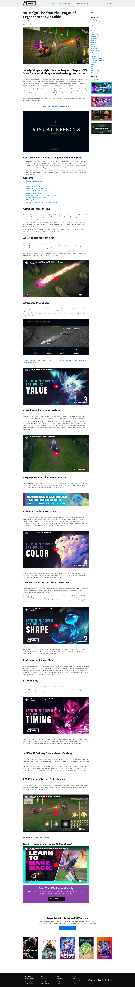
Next (114, 948)
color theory (95, 34)
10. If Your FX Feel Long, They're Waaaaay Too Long (41, 202)
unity (93, 66)
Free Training (63, 3)
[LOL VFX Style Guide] (56, 131)
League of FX (60, 980)
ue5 (92, 64)
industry (25, 20)
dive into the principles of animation (40, 93)
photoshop (94, 48)
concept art (95, 36)
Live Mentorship (29, 978)
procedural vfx (95, 50)
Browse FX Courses (56, 899)
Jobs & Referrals (45, 983)
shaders (93, 54)
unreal (93, 68)
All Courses (28, 976)
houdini (93, 42)
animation (94, 28)
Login (74, 983)
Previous (21, 948)
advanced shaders (96, 24)
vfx (29, 20)
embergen (94, 38)
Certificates (60, 983)
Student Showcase (46, 982)
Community (60, 978)
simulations (94, 56)
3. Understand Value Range (34, 186)
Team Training (29, 983)
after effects (95, 26)
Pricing (89, 3)
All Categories (95, 20)
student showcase (96, 58)
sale (92, 52)
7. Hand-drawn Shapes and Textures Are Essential (41, 195)
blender (93, 30)
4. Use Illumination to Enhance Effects (37, 188)
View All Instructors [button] (67, 928)
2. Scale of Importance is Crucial (35, 184)
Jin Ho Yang (38, 84)
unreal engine (95, 70)
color (92, 32)
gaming (93, 40)
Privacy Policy (76, 980)
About (42, 976)
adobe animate (96, 22)
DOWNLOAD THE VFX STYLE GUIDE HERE (56, 106)
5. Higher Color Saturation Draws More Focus (39, 191)
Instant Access (28, 980)
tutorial (93, 62)
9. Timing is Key (30, 200)
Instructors (71, 3)
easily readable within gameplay (57, 215)
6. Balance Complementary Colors (36, 193)
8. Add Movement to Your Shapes (36, 197)
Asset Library (60, 982)
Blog (58, 976)
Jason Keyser (31, 79)
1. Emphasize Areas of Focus (34, 182)
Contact (75, 976)
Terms (74, 982)
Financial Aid (76, 978)
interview (94, 46)
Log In (109, 3)
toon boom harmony (97, 60)
